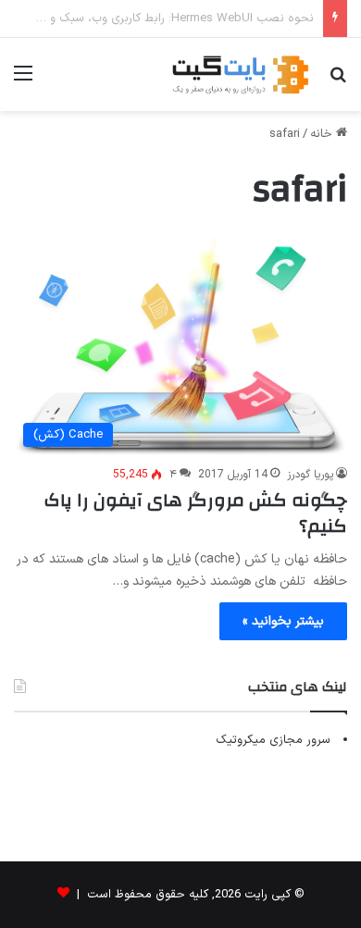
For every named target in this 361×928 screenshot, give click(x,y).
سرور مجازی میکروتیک (273, 740)
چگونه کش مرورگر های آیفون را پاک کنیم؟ (195, 513)
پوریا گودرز (310, 474)
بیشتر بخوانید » (283, 621)
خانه (323, 134)
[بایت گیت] (241, 74)
